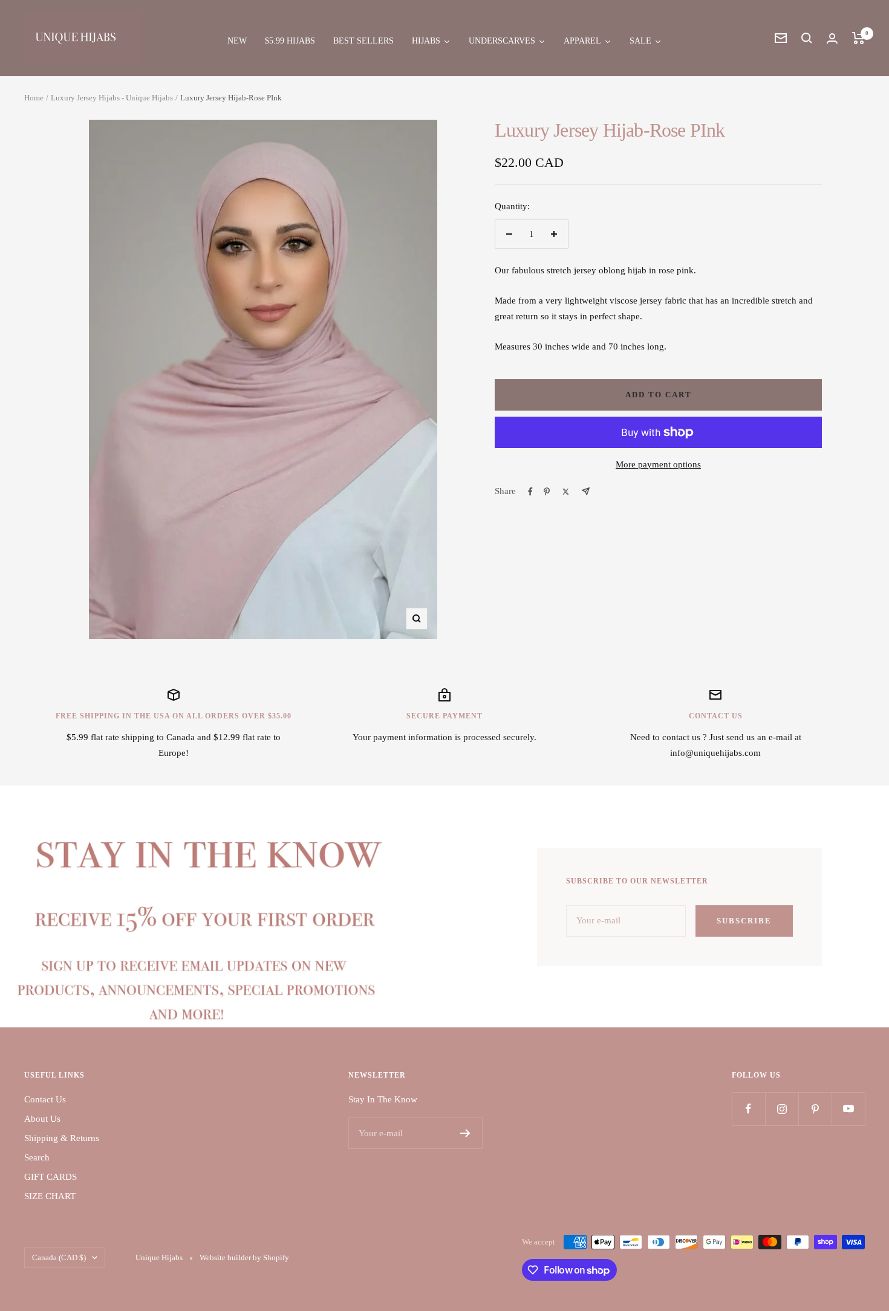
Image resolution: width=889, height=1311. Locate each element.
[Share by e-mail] (586, 491)
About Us (42, 1119)
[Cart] (858, 38)
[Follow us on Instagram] (781, 1108)
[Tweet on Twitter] (566, 491)
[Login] (832, 38)
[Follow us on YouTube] (848, 1108)
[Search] (806, 38)
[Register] (465, 1133)
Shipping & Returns (61, 1138)
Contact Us (45, 1099)
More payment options (658, 464)
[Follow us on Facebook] (748, 1108)
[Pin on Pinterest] (547, 491)
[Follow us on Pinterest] (815, 1108)
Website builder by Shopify (244, 1257)
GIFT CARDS (50, 1177)
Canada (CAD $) (59, 1257)
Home (34, 97)
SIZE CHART (50, 1196)
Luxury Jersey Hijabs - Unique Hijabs (112, 97)
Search (37, 1157)
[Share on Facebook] (530, 491)
